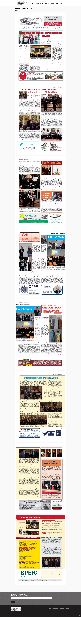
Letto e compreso (18, 599)
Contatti (52, 3)
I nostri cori (46, 3)
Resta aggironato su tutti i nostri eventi (19, 595)
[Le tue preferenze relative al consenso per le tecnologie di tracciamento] (79, 615)
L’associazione (39, 3)
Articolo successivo (62, 589)
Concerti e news (59, 3)
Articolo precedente (18, 589)
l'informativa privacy (20, 599)
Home (33, 3)
